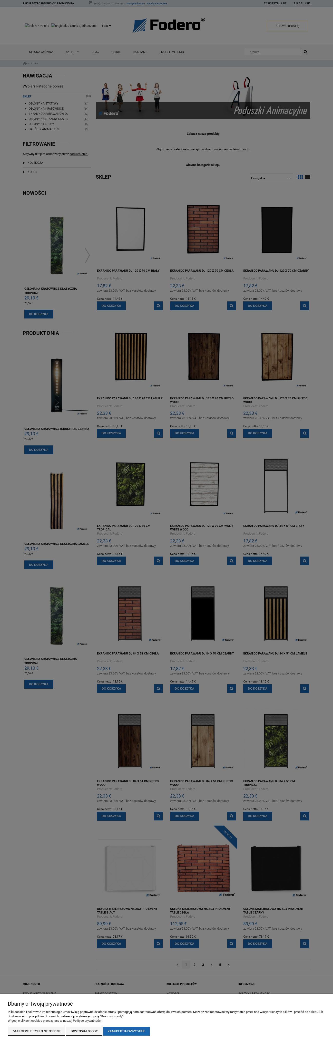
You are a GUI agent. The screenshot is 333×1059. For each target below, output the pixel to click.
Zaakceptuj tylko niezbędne (36, 1031)
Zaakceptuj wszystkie (126, 1031)
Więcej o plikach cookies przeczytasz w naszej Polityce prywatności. (55, 1020)
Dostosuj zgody (84, 1031)
